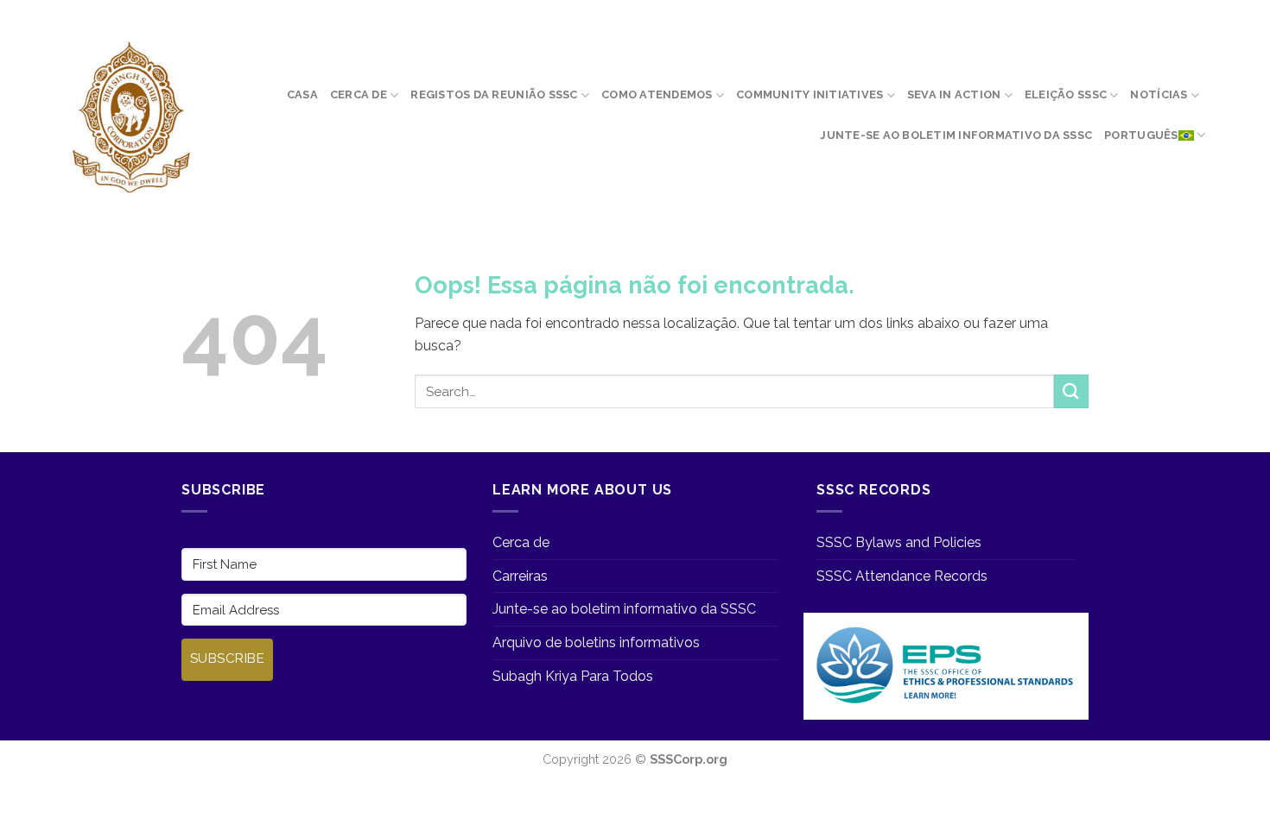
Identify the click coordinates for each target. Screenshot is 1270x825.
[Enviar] (1071, 391)
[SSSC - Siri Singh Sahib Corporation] (129, 118)
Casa (302, 94)
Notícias (1158, 94)
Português (1141, 135)
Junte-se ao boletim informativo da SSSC (956, 135)
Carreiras (520, 576)
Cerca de (358, 94)
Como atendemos (657, 94)
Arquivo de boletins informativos (596, 642)
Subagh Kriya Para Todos (572, 676)
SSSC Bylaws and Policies (898, 542)
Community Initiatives (809, 94)
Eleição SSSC (1066, 94)
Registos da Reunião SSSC (493, 94)
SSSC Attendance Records (901, 576)
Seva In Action (954, 94)
